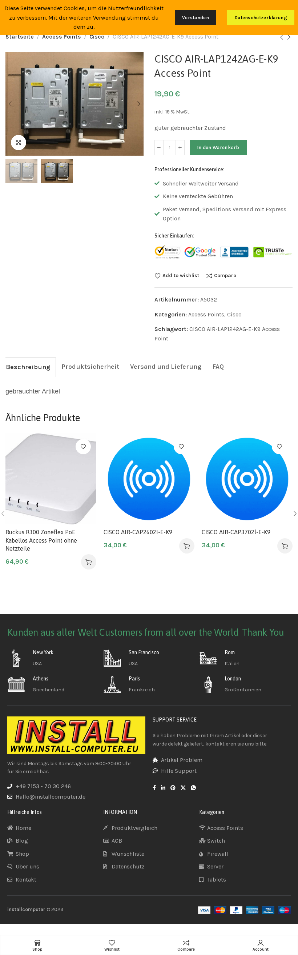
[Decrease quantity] (159, 147)
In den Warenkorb (218, 147)
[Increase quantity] (180, 147)
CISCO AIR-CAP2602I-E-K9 (138, 532)
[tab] (28, 367)
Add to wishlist (180, 276)
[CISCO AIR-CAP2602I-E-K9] (149, 478)
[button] (88, 562)
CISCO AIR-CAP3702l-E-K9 (236, 532)
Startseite (19, 36)
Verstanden (195, 17)
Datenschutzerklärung (260, 17)
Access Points (61, 36)
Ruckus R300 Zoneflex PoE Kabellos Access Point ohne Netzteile (41, 540)
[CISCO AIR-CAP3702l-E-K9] (247, 478)
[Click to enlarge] (18, 142)
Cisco (96, 36)
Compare (225, 276)
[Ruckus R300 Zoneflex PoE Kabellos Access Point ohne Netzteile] (50, 478)
